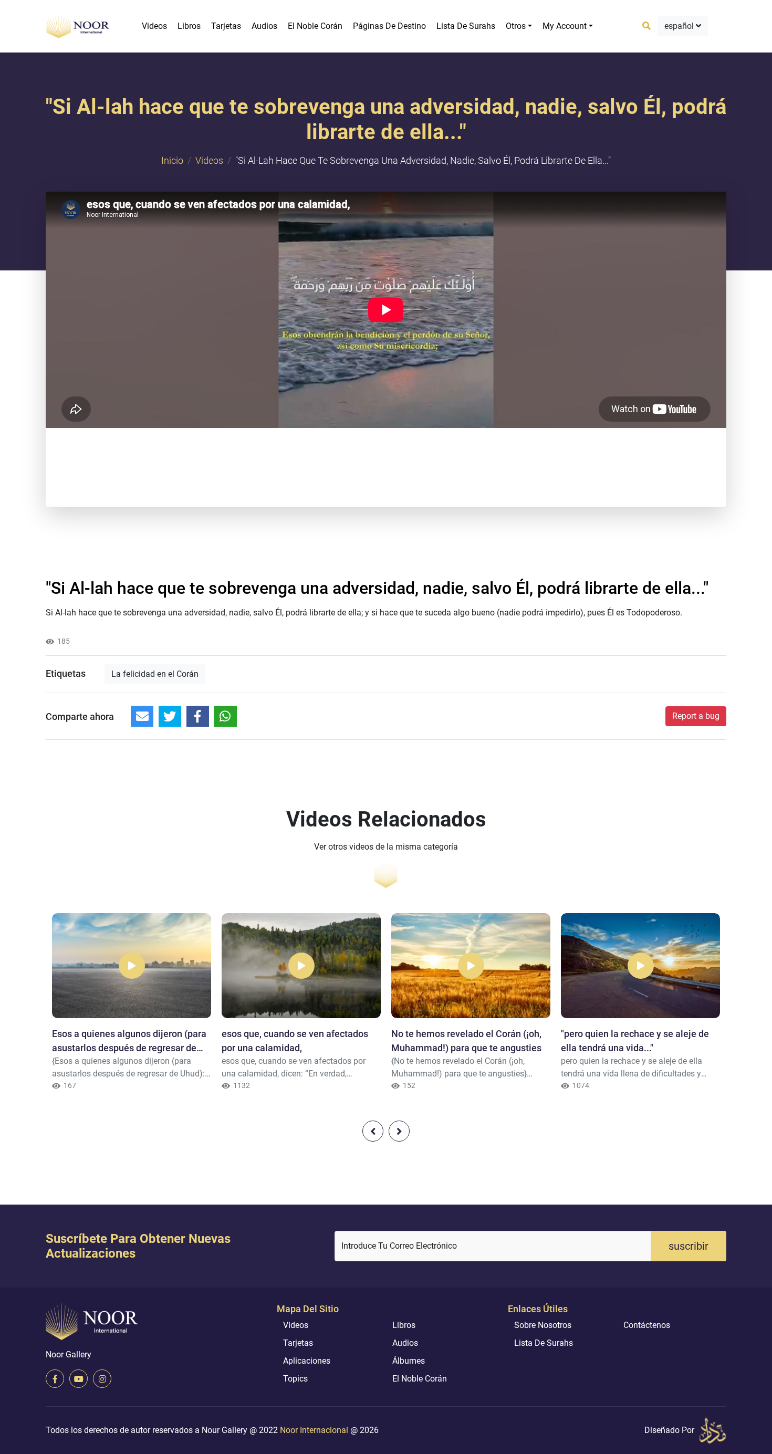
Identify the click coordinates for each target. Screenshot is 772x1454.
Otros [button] (516, 26)
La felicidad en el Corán (155, 674)
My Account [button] (565, 26)
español (680, 26)
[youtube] (78, 1378)
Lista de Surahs (465, 26)
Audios (264, 26)
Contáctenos (646, 1325)
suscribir (688, 1246)
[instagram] (102, 1378)
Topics (295, 1379)
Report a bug (695, 716)
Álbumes (408, 1361)
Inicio (172, 160)
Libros (189, 26)
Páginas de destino (389, 26)
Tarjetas (226, 26)
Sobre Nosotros (542, 1325)
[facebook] (55, 1378)
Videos (154, 26)
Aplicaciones (306, 1361)
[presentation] (372, 1131)
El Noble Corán (315, 26)
